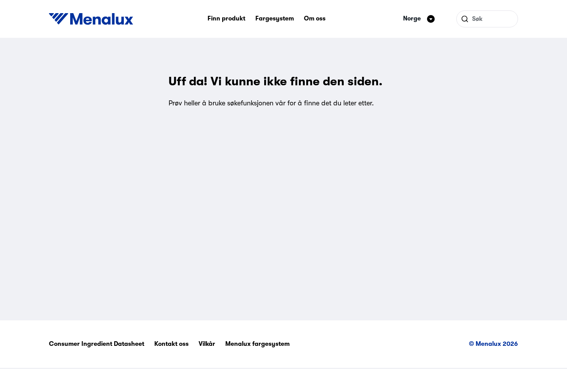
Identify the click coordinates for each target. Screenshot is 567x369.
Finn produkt (226, 18)
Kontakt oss (171, 343)
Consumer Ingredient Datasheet (96, 343)
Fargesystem (274, 18)
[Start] (91, 19)
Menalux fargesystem (257, 343)
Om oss (315, 18)
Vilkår (207, 343)
